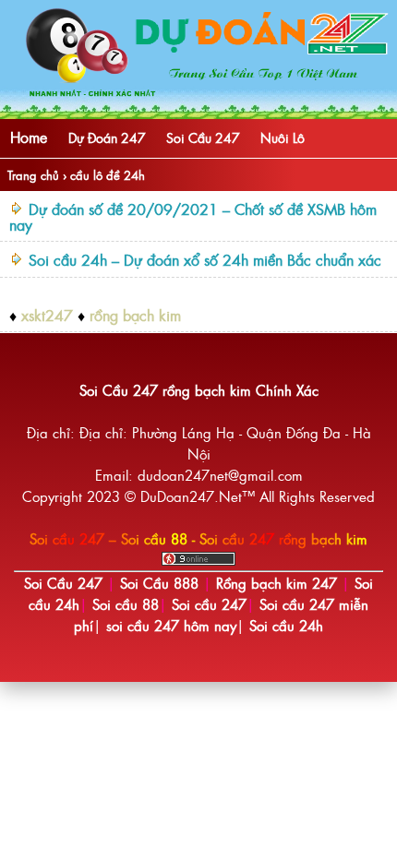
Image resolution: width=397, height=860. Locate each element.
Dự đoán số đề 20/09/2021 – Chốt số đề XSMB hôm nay (193, 216)
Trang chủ (33, 175)
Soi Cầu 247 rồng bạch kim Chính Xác (199, 389)
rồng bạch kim (135, 315)
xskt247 (47, 315)
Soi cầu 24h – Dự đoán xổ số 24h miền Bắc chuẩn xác (205, 259)
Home (28, 136)
